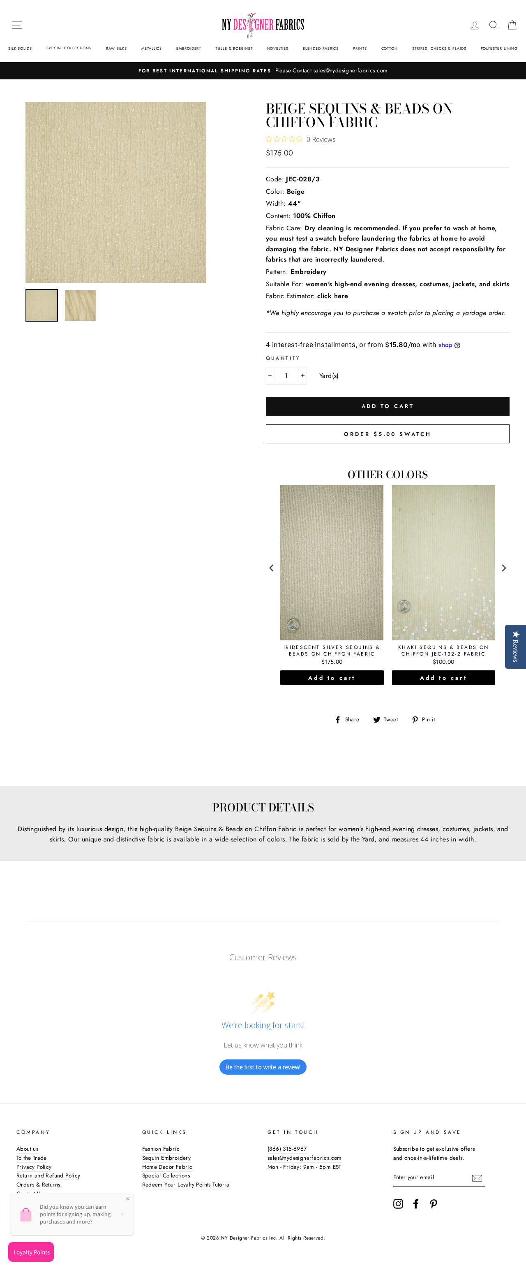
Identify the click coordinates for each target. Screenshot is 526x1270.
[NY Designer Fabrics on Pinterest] (433, 1204)
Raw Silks (116, 48)
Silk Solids (20, 48)
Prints (360, 48)
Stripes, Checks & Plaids (439, 48)
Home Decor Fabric (167, 1167)
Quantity (283, 358)
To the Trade (31, 1158)
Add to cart (331, 678)
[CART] (512, 25)
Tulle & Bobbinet (234, 48)
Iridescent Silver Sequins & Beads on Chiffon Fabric (332, 650)
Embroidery (188, 48)
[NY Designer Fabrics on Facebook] (416, 1204)
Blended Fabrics (321, 48)
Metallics (151, 48)
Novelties (277, 48)
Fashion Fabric (161, 1149)
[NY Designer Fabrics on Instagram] (398, 1204)
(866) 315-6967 (287, 1149)
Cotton (389, 48)
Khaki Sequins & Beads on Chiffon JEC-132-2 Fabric (443, 650)
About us (27, 1149)
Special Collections (69, 48)
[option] (263, 70)
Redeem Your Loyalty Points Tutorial (186, 1184)
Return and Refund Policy (48, 1175)
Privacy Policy (34, 1167)
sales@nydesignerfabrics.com (305, 1158)
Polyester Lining (499, 48)
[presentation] (271, 568)
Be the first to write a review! (263, 1067)
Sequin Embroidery (166, 1158)
